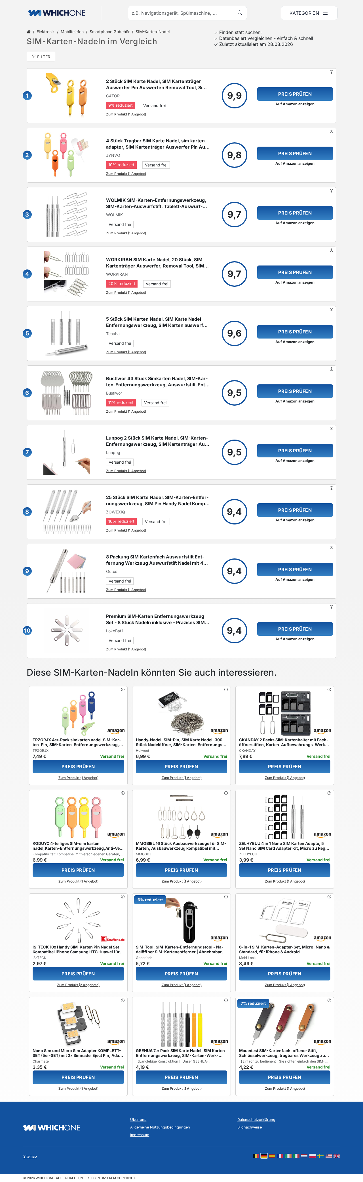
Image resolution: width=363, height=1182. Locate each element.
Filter (43, 56)
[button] (331, 72)
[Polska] (312, 1156)
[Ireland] (288, 1156)
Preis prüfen (295, 94)
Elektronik (46, 31)
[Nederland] (304, 1156)
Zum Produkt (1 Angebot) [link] (126, 114)
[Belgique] (256, 1156)
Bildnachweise (249, 1127)
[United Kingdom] (337, 1156)
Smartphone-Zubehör (110, 31)
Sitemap (30, 1156)
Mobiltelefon (72, 31)
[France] (280, 1156)
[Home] (29, 32)
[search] (240, 13)
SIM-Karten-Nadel (153, 31)
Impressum (139, 1135)
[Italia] (296, 1156)
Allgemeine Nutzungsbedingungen (160, 1127)
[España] (272, 1156)
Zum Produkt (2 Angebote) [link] (78, 985)
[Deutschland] (264, 1156)
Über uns (138, 1119)
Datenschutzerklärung (256, 1119)
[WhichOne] (54, 13)
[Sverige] (320, 1156)
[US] (329, 1156)
